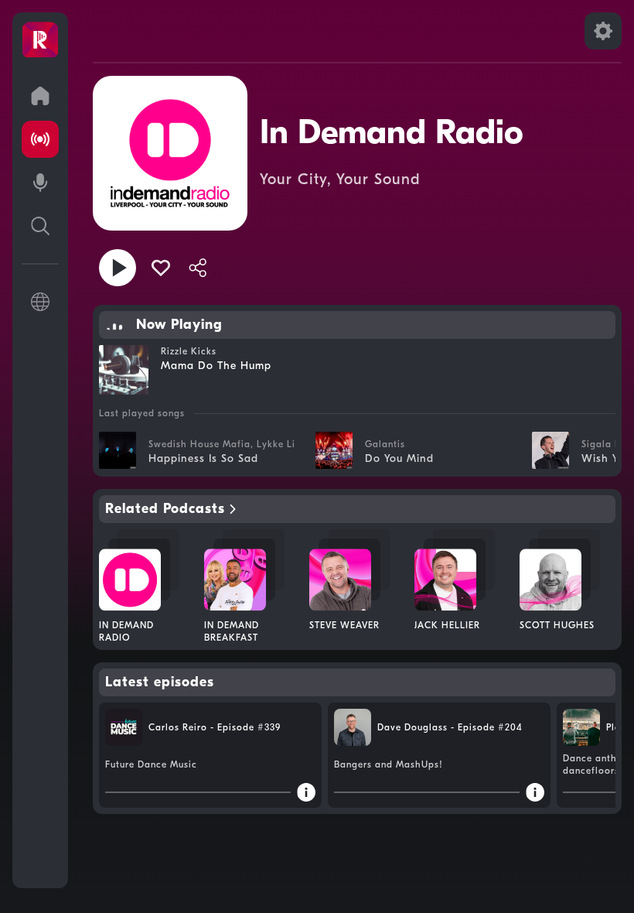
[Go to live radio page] (40, 139)
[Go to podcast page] (40, 182)
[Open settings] (603, 31)
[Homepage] (40, 40)
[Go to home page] (40, 96)
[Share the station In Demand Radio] (197, 267)
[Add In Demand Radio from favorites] (160, 267)
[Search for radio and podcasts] (40, 225)
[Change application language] (40, 301)
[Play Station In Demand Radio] (117, 267)
